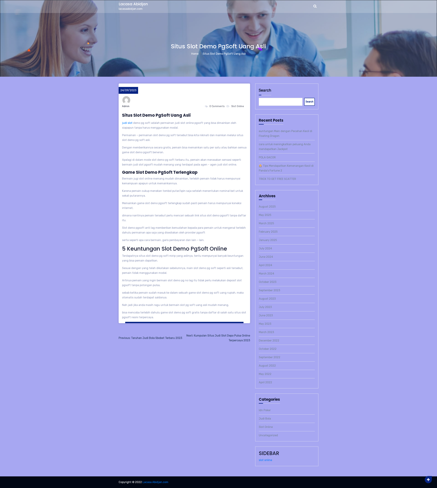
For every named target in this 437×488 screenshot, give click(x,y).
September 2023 (269, 290)
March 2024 (266, 273)
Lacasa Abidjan (133, 4)
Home (195, 53)
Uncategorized (268, 435)
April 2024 (265, 265)
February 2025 (268, 231)
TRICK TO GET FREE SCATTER (277, 179)
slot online (265, 460)
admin (126, 106)
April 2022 (265, 382)
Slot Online (237, 106)
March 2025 (266, 223)
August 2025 (267, 206)
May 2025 (265, 215)
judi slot (127, 123)
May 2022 (265, 374)
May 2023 (265, 323)
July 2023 (265, 307)
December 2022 (269, 340)
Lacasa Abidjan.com (155, 482)
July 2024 (265, 248)
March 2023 (266, 332)
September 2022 (269, 357)
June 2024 (266, 256)
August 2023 (267, 298)
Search (265, 90)
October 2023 (267, 282)
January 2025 (268, 240)
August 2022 (267, 365)
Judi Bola (265, 418)
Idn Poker (265, 410)
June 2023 (266, 315)
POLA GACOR (267, 157)
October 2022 (268, 348)
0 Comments (217, 106)
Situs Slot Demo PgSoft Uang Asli (224, 53)
